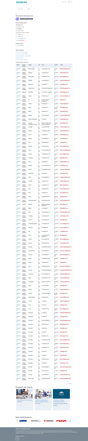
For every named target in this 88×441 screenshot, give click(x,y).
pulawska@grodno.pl (64, 324)
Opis (28, 9)
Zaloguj (65, 1)
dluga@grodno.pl (63, 370)
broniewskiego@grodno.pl (65, 320)
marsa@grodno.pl (63, 328)
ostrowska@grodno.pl (64, 239)
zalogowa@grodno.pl (64, 103)
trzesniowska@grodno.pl (65, 274)
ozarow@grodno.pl (64, 219)
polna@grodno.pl (63, 305)
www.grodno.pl (21, 40)
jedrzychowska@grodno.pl (65, 378)
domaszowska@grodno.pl (65, 150)
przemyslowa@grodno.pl (65, 115)
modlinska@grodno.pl (64, 347)
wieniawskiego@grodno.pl (65, 312)
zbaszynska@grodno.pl (64, 188)
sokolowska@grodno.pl (65, 277)
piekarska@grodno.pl (64, 76)
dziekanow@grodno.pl (64, 181)
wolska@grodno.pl (64, 316)
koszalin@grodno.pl (64, 165)
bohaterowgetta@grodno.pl (65, 246)
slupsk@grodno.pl (63, 285)
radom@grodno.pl (22, 38)
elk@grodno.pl (63, 99)
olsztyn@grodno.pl (64, 208)
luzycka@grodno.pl (64, 84)
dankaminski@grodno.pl (65, 301)
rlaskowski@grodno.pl (64, 154)
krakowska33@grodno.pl (65, 374)
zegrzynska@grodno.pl (64, 130)
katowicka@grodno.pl (64, 297)
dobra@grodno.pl (63, 351)
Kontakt (70, 1)
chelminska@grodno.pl (64, 126)
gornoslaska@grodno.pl (65, 254)
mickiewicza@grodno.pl (65, 96)
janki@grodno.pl (63, 262)
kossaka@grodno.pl (64, 231)
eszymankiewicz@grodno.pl (65, 366)
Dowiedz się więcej (20, 436)
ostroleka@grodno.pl (64, 216)
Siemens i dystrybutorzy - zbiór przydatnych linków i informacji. (41, 401)
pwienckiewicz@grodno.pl (65, 266)
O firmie (20, 9)
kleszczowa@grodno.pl (64, 359)
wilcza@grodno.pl (63, 332)
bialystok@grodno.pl (64, 72)
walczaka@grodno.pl (64, 119)
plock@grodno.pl (63, 235)
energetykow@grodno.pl (65, 177)
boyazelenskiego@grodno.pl (66, 270)
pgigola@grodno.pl (64, 157)
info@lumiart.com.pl (64, 363)
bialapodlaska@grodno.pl (65, 68)
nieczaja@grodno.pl (64, 173)
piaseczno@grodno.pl (64, 227)
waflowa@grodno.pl (64, 335)
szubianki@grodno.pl (64, 134)
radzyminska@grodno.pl (65, 339)
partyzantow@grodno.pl (65, 80)
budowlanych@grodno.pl (65, 212)
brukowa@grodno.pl (64, 192)
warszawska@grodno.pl (65, 200)
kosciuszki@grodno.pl (64, 146)
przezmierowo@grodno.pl (65, 250)
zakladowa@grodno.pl (64, 161)
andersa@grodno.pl (64, 111)
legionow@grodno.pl (64, 185)
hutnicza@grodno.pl (64, 107)
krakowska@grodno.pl (64, 343)
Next (70, 421)
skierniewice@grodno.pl (65, 281)
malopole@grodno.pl (64, 92)
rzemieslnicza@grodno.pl (65, 169)
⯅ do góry (69, 383)
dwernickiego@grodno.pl (65, 88)
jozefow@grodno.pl (64, 138)
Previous (17, 421)
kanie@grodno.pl (63, 142)
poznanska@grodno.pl (64, 223)
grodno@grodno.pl (64, 204)
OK (17, 438)
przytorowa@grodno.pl (64, 289)
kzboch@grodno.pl (64, 293)
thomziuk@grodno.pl (64, 308)
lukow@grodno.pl (63, 196)
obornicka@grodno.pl (64, 243)
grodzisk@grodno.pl (64, 123)
